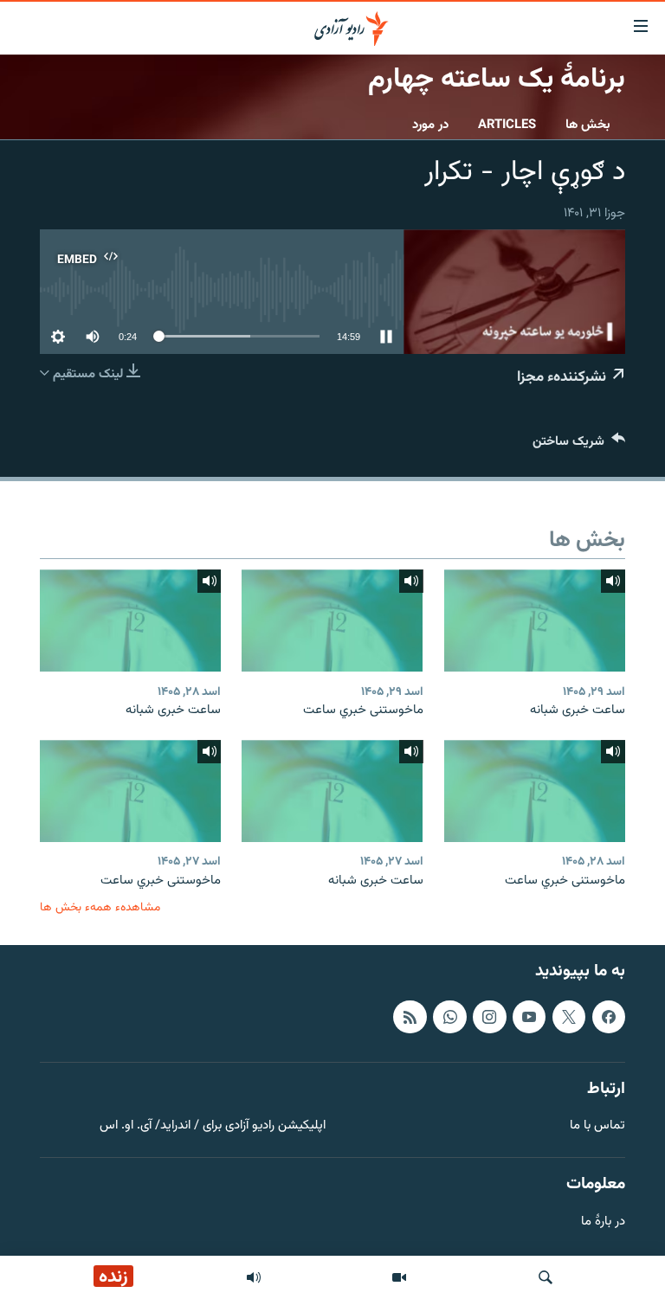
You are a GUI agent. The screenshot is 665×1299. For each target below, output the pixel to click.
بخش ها (587, 125)
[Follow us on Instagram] (489, 1016)
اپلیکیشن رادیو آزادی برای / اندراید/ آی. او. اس (213, 1126)
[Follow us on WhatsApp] (449, 1016)
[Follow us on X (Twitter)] (568, 1016)
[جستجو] (545, 1277)
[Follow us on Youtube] (529, 1016)
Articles (507, 125)
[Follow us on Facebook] (608, 1016)
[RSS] (409, 1016)
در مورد (430, 125)
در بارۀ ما (603, 1222)
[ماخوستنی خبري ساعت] (332, 620)
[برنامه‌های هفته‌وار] (254, 1277)
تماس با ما (597, 1126)
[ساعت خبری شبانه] (534, 620)
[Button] (579, 445)
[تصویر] (399, 1277)
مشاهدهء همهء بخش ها (100, 907)
